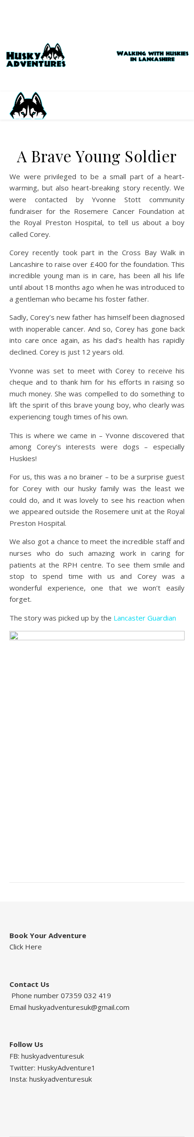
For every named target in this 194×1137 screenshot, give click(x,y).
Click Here (25, 946)
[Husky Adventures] (97, 55)
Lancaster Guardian (144, 617)
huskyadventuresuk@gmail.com (78, 1007)
